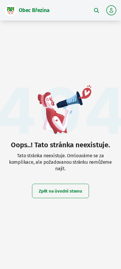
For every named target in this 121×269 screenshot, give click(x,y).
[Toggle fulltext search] (96, 10)
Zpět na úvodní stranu (60, 191)
